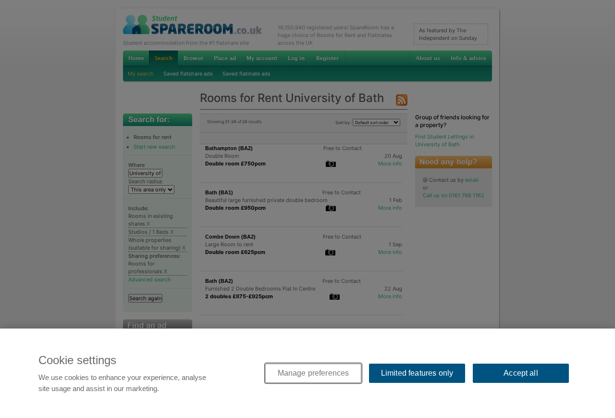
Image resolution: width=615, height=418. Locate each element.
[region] (307, 373)
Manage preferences (313, 373)
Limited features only (417, 373)
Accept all (521, 373)
